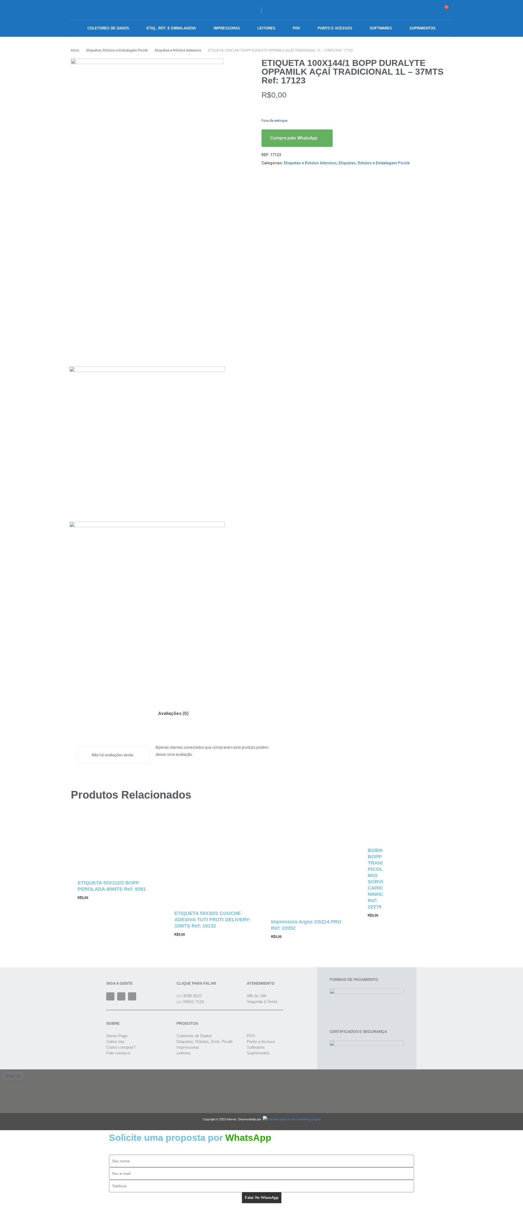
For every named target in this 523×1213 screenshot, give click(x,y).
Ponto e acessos (335, 28)
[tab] (173, 713)
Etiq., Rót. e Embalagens (171, 28)
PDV (296, 28)
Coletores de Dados (108, 28)
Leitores (266, 28)
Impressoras (227, 28)
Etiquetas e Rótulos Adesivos (178, 50)
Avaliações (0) (173, 713)
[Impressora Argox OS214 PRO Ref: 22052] (309, 861)
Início (75, 50)
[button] (414, 9)
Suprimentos (422, 28)
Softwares (381, 28)
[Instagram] (121, 996)
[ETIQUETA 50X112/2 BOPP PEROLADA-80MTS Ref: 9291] (116, 842)
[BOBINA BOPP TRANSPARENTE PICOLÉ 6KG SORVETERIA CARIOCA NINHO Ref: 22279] (372, 825)
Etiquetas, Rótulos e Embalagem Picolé (117, 50)
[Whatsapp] (132, 996)
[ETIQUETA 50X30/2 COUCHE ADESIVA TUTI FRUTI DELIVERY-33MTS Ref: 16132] (213, 857)
